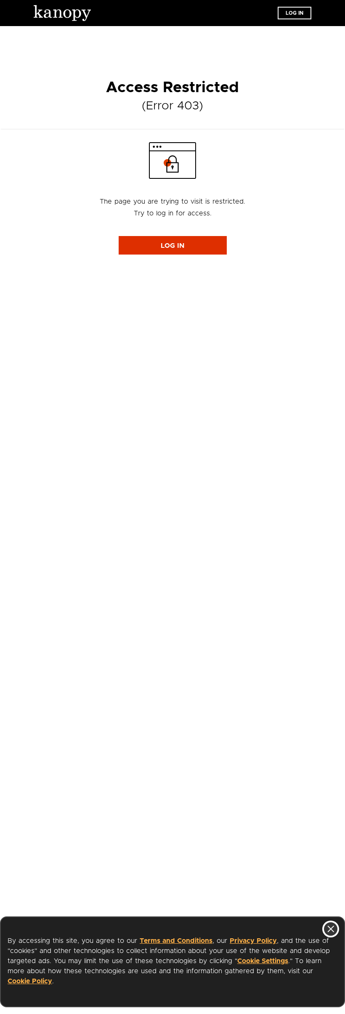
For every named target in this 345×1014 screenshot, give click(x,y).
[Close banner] (330, 929)
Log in (294, 13)
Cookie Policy (30, 981)
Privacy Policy (253, 940)
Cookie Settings (262, 961)
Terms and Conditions (176, 940)
